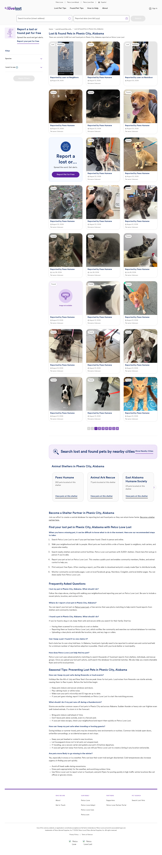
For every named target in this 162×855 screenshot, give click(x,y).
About (105, 8)
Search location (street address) (31, 18)
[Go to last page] (117, 428)
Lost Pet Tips (60, 8)
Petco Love (59, 2)
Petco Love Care (88, 2)
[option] (68, 487)
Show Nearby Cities (144, 451)
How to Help (92, 8)
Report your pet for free (28, 41)
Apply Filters (24, 78)
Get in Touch (60, 805)
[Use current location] (69, 18)
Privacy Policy (74, 834)
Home (51, 29)
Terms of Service (87, 834)
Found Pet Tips (76, 8)
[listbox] (103, 487)
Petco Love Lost (82, 607)
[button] (17, 67)
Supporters (110, 800)
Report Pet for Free (65, 175)
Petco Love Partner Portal (116, 805)
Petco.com (85, 815)
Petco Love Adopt (73, 2)
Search (138, 18)
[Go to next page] (113, 428)
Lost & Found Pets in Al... (64, 29)
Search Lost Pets (138, 800)
